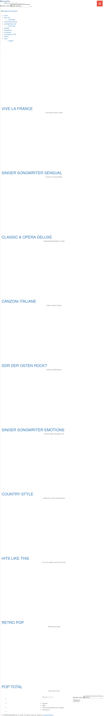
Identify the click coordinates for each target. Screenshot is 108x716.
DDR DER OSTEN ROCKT (24, 365)
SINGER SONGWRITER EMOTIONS (33, 429)
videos (6, 36)
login (5, 39)
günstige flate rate (10, 24)
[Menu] (100, 3)
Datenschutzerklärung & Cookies (53, 708)
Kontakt (44, 703)
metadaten (7, 32)
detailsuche (8, 30)
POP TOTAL (12, 686)
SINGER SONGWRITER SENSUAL (32, 172)
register (11, 41)
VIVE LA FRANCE (17, 108)
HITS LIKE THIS (15, 558)
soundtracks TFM (10, 34)
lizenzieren (12, 26)
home (6, 15)
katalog (6, 28)
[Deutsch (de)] (9, 3)
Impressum (46, 710)
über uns (7, 17)
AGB (43, 705)
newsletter (11, 20)
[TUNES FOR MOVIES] (9, 11)
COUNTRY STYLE (17, 493)
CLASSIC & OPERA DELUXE (27, 237)
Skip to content (5, 1)
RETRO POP (13, 622)
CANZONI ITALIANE (19, 301)
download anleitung (10, 22)
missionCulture (48, 715)
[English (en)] (20, 3)
